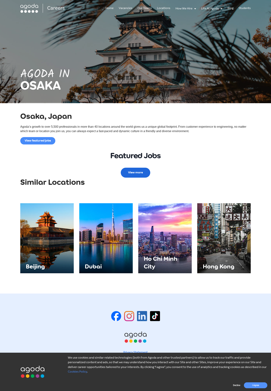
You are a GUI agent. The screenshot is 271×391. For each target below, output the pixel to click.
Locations (163, 8)
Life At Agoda (210, 8)
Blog (230, 8)
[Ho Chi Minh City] (165, 238)
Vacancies (125, 8)
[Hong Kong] (224, 238)
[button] (236, 385)
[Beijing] (47, 238)
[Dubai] (106, 238)
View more (135, 172)
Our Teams (145, 8)
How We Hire (184, 8)
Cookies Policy (77, 371)
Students (245, 8)
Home (109, 8)
